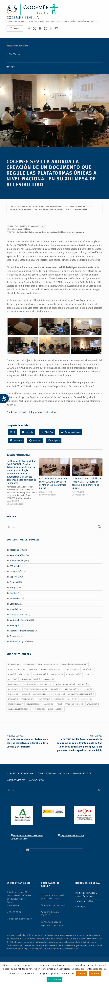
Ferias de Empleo (47, 773)
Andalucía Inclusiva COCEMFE (74, 664)
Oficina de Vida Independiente (81, 694)
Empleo (13, 582)
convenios (57, 674)
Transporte (15, 636)
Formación (14, 598)
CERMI (12, 674)
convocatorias (73, 674)
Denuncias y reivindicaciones (75, 773)
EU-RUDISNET (14, 689)
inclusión (56, 689)
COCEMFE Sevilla (23, 17)
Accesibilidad (24, 229)
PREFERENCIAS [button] (54, 979)
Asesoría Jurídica (17, 555)
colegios (24, 674)
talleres (48, 704)
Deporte (13, 577)
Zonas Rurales (55, 709)
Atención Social (17, 560)
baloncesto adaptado (50, 669)
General (13, 604)
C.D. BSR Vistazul (71, 669)
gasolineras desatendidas (35, 689)
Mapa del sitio (36, 780)
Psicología (14, 625)
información (71, 689)
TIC (59, 704)
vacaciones (93, 704)
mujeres (60, 694)
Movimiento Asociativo (20, 620)
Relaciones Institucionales (22, 630)
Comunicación (16, 571)
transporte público (74, 704)
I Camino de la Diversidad (20, 773)
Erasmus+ (83, 684)
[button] (23, 326)
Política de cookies (84, 901)
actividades (14, 664)
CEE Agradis (15, 566)
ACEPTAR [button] (81, 973)
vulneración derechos (18, 709)
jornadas (87, 689)
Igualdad (14, 609)
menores (13, 694)
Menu (16, 28)
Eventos (13, 593)
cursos (12, 679)
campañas (88, 669)
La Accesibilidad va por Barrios (31, 232)
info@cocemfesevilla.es (17, 45)
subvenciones (33, 704)
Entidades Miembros (65, 684)
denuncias (48, 679)
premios (70, 232)
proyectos (80, 232)
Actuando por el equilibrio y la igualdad (41, 664)
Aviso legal (80, 906)
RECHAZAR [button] (95, 973)
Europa (13, 587)
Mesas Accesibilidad (56, 232)
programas (27, 699)
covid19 (89, 674)
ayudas (33, 669)
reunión (72, 699)
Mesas (26, 694)
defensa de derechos (30, 679)
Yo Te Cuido (39, 709)
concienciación (40, 674)
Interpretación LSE (18, 614)
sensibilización (15, 704)
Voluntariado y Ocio (19, 641)
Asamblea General (16, 669)
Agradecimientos (16, 780)
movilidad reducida (42, 694)
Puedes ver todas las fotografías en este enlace (32, 412)
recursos (59, 699)
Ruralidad (86, 699)
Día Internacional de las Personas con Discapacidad (29, 684)
